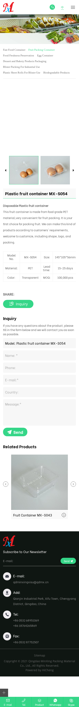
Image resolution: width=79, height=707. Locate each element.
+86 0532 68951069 (26, 620)
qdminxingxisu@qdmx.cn (31, 582)
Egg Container (45, 55)
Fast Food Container (14, 49)
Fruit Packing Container (41, 49)
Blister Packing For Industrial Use (21, 66)
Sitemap (39, 655)
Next (73, 170)
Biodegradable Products (56, 72)
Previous (5, 170)
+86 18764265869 (25, 625)
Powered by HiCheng (40, 670)
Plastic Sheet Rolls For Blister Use (21, 72)
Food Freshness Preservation (18, 55)
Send (18, 432)
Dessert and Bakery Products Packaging (24, 61)
